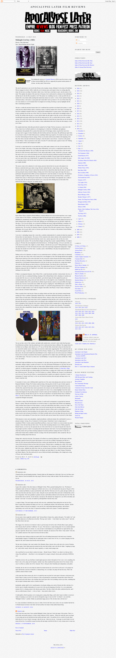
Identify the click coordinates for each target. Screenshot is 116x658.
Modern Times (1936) (83, 168)
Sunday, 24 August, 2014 (24, 607)
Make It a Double (79, 273)
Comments (80, 43)
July (79, 143)
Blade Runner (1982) (83, 204)
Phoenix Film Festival (80, 278)
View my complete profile (85, 344)
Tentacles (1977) (82, 180)
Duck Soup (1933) (82, 185)
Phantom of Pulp (79, 411)
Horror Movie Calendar (80, 265)
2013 (78, 121)
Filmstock (77, 263)
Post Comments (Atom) (28, 634)
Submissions (78, 282)
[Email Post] (41, 457)
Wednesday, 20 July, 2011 (25, 480)
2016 (78, 113)
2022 (78, 98)
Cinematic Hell (78, 259)
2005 (83, 315)
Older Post (72, 630)
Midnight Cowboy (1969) (25, 39)
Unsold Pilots (78, 291)
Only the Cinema (79, 409)
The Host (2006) (82, 216)
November (80, 133)
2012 (78, 123)
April (79, 219)
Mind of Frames (79, 400)
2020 (78, 103)
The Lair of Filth (79, 394)
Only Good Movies (79, 407)
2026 (78, 88)
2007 (78, 234)
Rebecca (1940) (82, 206)
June (79, 146)
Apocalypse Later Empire (81, 352)
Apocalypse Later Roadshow (82, 362)
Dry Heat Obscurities (80, 261)
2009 (78, 229)
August (80, 141)
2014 (78, 118)
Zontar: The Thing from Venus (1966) (87, 199)
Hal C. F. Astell (91, 335)
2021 (78, 101)
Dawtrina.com (78, 364)
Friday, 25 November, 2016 (25, 623)
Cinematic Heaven (49, 79)
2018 (78, 108)
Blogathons (78, 252)
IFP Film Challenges (80, 267)
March (80, 221)
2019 (78, 106)
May (79, 148)
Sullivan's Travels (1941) (84, 192)
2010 (78, 128)
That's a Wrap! (78, 284)
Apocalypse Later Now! (80, 358)
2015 (78, 116)
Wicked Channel (79, 417)
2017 (78, 111)
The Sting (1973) (82, 213)
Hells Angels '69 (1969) (84, 158)
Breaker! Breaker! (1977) (84, 197)
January (80, 226)
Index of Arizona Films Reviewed (83, 67)
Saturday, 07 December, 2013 (26, 511)
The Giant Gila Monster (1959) (85, 151)
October (80, 136)
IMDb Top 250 (24, 458)
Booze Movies (78, 381)
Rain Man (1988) (82, 170)
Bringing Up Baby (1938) (84, 202)
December (80, 131)
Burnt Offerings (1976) (83, 194)
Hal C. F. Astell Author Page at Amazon (85, 366)
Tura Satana (78, 288)
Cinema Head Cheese (80, 385)
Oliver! (17, 395)
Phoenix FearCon (79, 276)
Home (45, 630)
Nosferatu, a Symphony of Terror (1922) (88, 175)
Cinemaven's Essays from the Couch (84, 388)
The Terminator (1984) (83, 153)
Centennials (78, 254)
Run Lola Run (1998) (83, 172)
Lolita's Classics (79, 396)
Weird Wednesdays (79, 293)
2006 (80, 315)
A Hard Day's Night (65, 368)
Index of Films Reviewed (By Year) (83, 63)
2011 (78, 126)
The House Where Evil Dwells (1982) (87, 160)
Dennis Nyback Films (80, 390)
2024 (78, 93)
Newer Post (18, 630)
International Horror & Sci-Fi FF (83, 271)
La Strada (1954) (82, 187)
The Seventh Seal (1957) (84, 177)
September (81, 138)
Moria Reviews (78, 403)
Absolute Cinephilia (80, 379)
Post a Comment (20, 628)
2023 (78, 96)
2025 (78, 91)
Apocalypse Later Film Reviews (58, 6)
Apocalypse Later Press (80, 360)
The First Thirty (79, 286)
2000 (78, 237)
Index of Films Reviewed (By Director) (84, 65)
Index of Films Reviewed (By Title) (83, 61)
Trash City (77, 415)
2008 (78, 232)
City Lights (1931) (82, 182)
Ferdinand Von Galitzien (81, 392)
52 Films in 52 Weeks (80, 246)
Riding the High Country (81, 413)
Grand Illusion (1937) (83, 155)
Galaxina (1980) (82, 163)
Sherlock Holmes (79, 280)
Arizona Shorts (78, 250)
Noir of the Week (79, 405)
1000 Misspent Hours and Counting (83, 377)
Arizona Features (79, 248)
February (80, 224)
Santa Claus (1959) (82, 165)
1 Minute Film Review (80, 375)
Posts (78, 40)
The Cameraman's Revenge (81, 383)
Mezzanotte (78, 398)
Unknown (19, 611)
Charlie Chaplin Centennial (81, 256)
